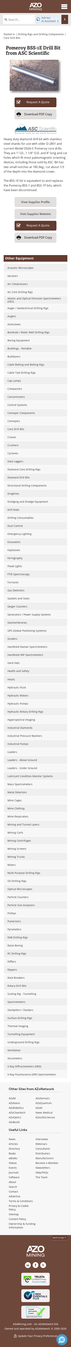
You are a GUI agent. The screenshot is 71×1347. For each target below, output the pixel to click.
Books (12, 1153)
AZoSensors (43, 1098)
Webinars (41, 1144)
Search (13, 1186)
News (12, 1139)
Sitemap (14, 1214)
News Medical (44, 1112)
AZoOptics (15, 1117)
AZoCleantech (17, 1112)
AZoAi (39, 1108)
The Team (42, 1177)
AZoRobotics (16, 1108)
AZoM (12, 1098)
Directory (14, 1148)
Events (13, 1167)
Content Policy (17, 1219)
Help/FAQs (42, 1172)
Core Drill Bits (12, 38)
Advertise (14, 1196)
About (12, 1182)
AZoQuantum (44, 1103)
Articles (13, 1144)
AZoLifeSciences (45, 1117)
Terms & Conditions (21, 1201)
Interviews (42, 1139)
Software (14, 1177)
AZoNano (14, 1103)
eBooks (13, 1158)
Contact (13, 1191)
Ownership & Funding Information (22, 1225)
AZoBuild (14, 1122)
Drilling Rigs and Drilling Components (41, 34)
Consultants (43, 1148)
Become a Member (47, 1163)
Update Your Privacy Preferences (37, 1336)
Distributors (43, 1153)
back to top (58, 1237)
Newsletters (43, 1167)
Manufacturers (45, 1158)
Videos (13, 1163)
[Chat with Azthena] (61, 1339)
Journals (14, 1172)
